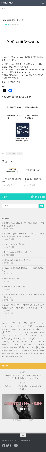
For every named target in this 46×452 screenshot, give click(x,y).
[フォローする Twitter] (35, 196)
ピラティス (5, 345)
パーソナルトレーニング (18, 338)
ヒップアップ (40, 342)
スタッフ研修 (11, 153)
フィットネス (16, 344)
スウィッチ (15, 329)
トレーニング (19, 335)
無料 (20, 350)
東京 (15, 350)
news (4, 8)
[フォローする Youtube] (43, 196)
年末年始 (4, 350)
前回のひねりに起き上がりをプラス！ (18, 260)
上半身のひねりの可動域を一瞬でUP (17, 252)
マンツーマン (38, 344)
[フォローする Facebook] (32, 196)
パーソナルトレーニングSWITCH (17, 341)
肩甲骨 (11, 356)
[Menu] (43, 3)
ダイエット (9, 332)
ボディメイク (27, 344)
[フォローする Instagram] (39, 196)
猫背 (13, 353)
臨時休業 (20, 153)
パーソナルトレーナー (36, 336)
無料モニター (6, 353)
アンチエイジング (7, 326)
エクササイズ (24, 326)
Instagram (4, 323)
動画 (32, 348)
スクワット (26, 329)
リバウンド (5, 348)
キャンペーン (40, 326)
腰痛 (17, 356)
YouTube (29, 323)
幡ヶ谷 (40, 347)
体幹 (11, 348)
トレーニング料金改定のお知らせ (16, 244)
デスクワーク (6, 336)
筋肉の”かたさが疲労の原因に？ (16, 287)
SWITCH (6, 24)
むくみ (41, 323)
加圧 (28, 347)
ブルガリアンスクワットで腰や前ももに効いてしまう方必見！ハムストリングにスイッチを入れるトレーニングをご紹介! (23, 308)
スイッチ (5, 329)
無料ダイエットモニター (34, 350)
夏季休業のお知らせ (11, 279)
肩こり (5, 356)
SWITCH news (7, 2)
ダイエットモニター (34, 332)
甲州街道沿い (21, 353)
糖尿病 (36, 353)
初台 (21, 347)
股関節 (42, 353)
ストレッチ (38, 329)
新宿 (10, 350)
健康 (15, 348)
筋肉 (30, 353)
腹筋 (21, 356)
